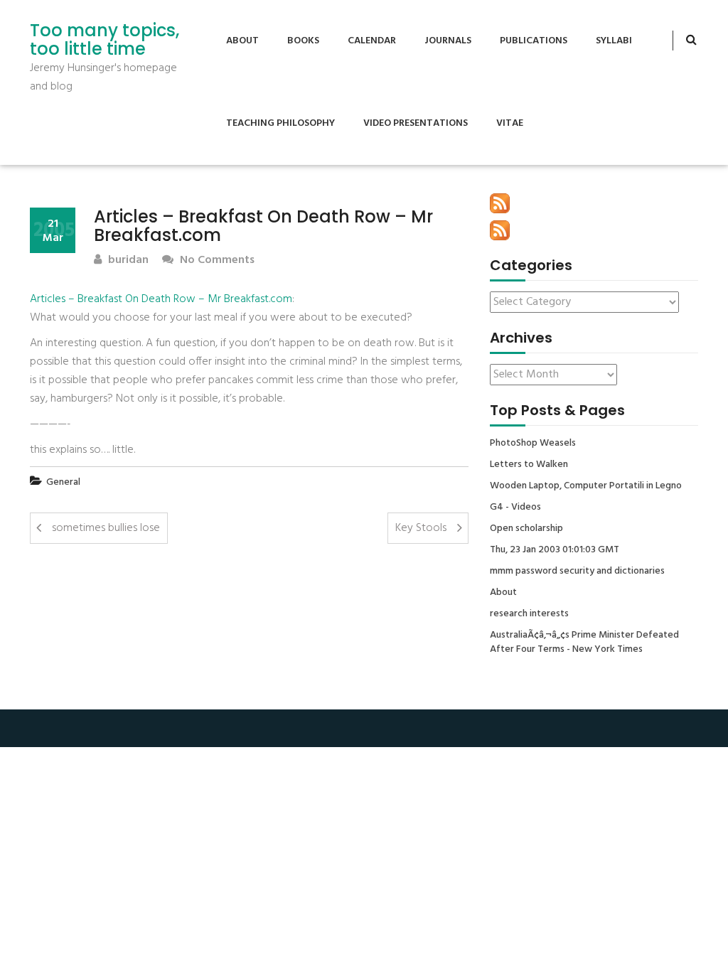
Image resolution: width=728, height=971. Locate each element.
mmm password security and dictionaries (577, 571)
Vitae (509, 123)
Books (303, 41)
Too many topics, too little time (104, 40)
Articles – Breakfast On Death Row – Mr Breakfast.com (161, 299)
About (242, 41)
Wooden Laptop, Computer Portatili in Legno (586, 486)
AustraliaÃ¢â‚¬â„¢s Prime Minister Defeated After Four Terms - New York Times (584, 642)
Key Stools (420, 528)
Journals (447, 41)
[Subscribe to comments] (500, 230)
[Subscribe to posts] (500, 203)
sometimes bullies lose (106, 528)
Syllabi (614, 41)
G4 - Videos (515, 507)
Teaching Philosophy (280, 123)
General (63, 482)
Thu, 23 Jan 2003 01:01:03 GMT (554, 550)
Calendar (372, 41)
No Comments (216, 260)
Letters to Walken (529, 465)
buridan (127, 260)
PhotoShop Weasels (533, 443)
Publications (533, 41)
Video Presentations (415, 123)
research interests (529, 614)
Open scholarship (526, 529)
